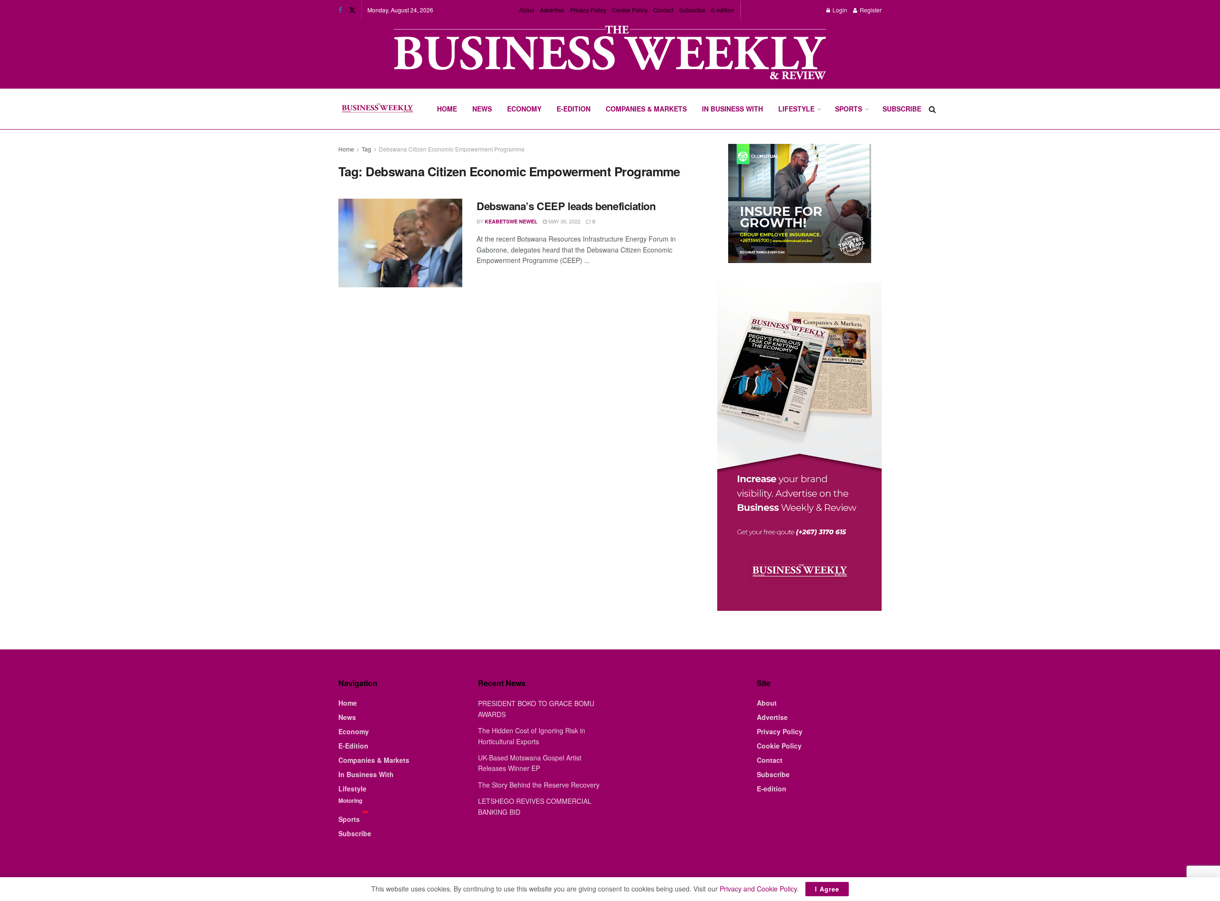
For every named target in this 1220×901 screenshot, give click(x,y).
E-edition (722, 10)
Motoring (350, 800)
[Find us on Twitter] (352, 10)
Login (839, 10)
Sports (848, 108)
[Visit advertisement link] (610, 53)
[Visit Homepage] (377, 109)
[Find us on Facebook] (340, 10)
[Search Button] (932, 109)
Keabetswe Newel (511, 221)
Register (870, 10)
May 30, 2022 (563, 221)
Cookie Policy (630, 10)
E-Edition (573, 108)
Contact (663, 10)
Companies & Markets (646, 108)
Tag (366, 149)
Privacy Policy (588, 10)
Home (447, 108)
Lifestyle (796, 108)
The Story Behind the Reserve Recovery (539, 785)
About (526, 10)
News (482, 108)
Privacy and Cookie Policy (758, 888)
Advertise (552, 10)
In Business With (732, 108)
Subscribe (692, 10)
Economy (524, 108)
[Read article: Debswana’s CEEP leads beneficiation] (400, 243)
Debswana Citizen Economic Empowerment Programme (452, 149)
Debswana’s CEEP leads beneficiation (566, 205)
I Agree (827, 888)
